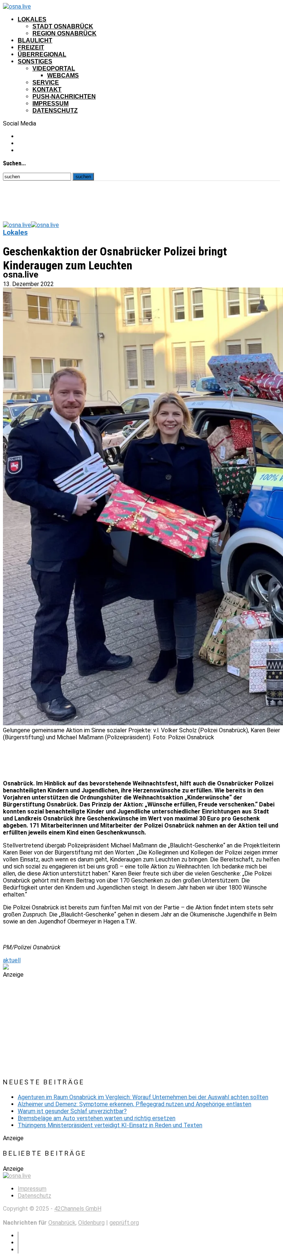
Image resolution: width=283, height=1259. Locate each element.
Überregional (42, 54)
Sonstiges (35, 61)
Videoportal (53, 68)
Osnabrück (62, 1222)
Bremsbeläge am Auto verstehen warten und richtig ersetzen (96, 1118)
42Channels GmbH (77, 1208)
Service (45, 82)
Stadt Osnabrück (62, 26)
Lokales (32, 19)
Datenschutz (55, 110)
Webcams (63, 75)
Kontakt (47, 89)
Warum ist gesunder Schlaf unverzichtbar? (72, 1111)
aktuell (12, 960)
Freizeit (31, 47)
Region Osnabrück (64, 33)
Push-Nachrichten (64, 96)
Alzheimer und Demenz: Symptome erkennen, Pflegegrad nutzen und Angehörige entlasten (134, 1104)
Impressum (50, 103)
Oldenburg (91, 1222)
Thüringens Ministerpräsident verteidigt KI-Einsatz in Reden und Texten (110, 1125)
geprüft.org (124, 1222)
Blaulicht (35, 40)
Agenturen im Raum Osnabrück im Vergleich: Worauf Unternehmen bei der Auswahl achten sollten (143, 1097)
